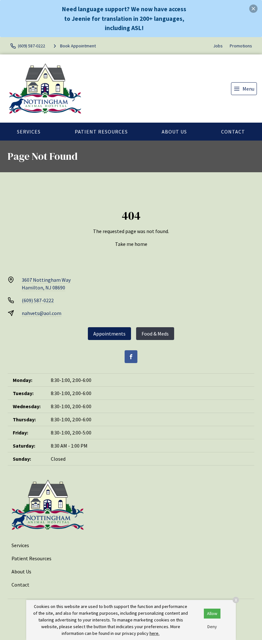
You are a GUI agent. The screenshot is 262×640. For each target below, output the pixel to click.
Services (29, 131)
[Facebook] (131, 356)
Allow (212, 613)
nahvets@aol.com (41, 313)
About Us (174, 131)
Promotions (241, 46)
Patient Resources (101, 131)
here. (154, 633)
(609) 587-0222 (38, 300)
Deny (212, 626)
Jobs (218, 46)
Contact (233, 131)
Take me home (131, 244)
